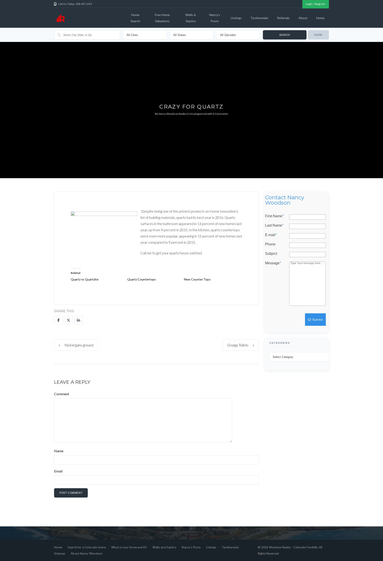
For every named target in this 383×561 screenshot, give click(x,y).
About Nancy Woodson (86, 553)
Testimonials (259, 18)
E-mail (271, 235)
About (303, 18)
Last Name (274, 225)
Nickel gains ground (78, 345)
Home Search (135, 18)
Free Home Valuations (162, 18)
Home (320, 18)
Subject (271, 253)
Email (58, 471)
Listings (236, 18)
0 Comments (220, 113)
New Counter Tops (197, 279)
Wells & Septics (190, 18)
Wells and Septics (164, 547)
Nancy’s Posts (214, 18)
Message (273, 263)
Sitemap (59, 553)
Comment (61, 394)
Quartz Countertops (141, 279)
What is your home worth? (129, 547)
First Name (274, 216)
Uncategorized (198, 113)
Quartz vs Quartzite (84, 279)
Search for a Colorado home (87, 547)
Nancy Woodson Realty (172, 113)
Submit (317, 319)
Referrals (283, 18)
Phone (270, 244)
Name (58, 451)
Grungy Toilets (238, 345)
